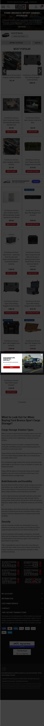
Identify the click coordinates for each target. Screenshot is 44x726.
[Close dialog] (42, 355)
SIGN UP (11, 367)
